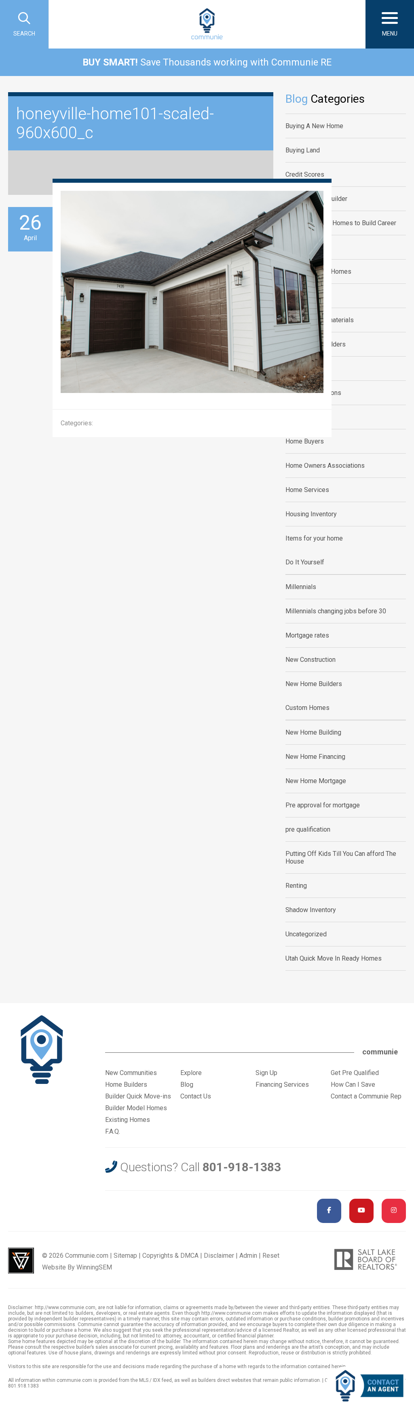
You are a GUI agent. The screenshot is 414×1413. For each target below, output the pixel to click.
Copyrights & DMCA (170, 1255)
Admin (248, 1255)
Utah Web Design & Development (21, 1261)
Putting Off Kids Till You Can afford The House (340, 857)
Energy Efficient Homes (318, 271)
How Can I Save (353, 1084)
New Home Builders (313, 684)
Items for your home (314, 538)
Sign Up (266, 1073)
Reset (270, 1255)
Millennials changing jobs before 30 (335, 611)
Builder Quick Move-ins (138, 1096)
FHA (291, 296)
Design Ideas (304, 247)
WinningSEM (94, 1267)
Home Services (307, 490)
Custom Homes (307, 708)
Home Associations (313, 393)
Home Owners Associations (325, 465)
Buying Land (302, 150)
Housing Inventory (311, 514)
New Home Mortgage (315, 781)
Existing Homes (127, 1120)
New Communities (131, 1073)
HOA (291, 368)
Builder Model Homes (136, 1108)
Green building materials (319, 320)
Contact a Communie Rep (366, 1096)
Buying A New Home (314, 126)
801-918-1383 (242, 1167)
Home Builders (306, 417)
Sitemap (125, 1255)
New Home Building (313, 732)
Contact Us (195, 1096)
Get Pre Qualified (355, 1073)
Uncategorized (306, 934)
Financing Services (282, 1084)
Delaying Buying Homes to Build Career (340, 223)
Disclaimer (219, 1255)
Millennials (300, 587)
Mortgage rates (307, 635)
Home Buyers (304, 441)
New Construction (310, 659)
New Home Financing (315, 756)
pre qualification (307, 829)
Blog (186, 1084)
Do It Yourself (304, 562)
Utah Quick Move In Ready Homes (333, 958)
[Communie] (207, 24)
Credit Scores (304, 174)
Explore (191, 1073)
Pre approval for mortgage (322, 805)
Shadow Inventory (310, 910)
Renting (296, 885)
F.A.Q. (112, 1131)
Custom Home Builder (316, 199)
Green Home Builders (315, 344)
